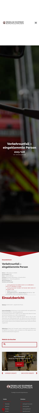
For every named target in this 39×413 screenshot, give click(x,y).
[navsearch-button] (4, 344)
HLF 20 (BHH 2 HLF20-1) (21, 285)
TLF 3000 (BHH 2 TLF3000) (15, 286)
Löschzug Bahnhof (11, 285)
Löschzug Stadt (10, 288)
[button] (35, 22)
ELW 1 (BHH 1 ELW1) (29, 288)
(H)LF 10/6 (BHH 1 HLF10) (19, 288)
